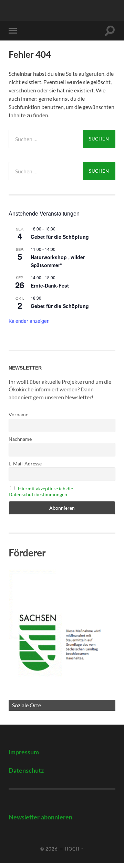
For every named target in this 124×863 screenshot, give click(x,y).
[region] (62, 639)
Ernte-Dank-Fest (50, 285)
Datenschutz (26, 771)
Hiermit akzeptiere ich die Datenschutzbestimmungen (41, 491)
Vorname (18, 414)
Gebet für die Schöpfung (60, 236)
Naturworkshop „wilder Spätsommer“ (58, 261)
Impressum (24, 752)
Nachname (20, 439)
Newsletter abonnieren (40, 817)
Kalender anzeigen (29, 320)
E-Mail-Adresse (25, 463)
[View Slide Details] (62, 639)
